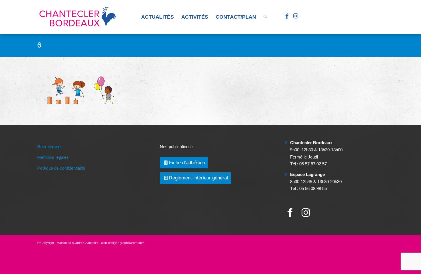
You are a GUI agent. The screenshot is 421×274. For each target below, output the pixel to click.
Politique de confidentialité (61, 168)
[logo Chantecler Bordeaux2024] (78, 17)
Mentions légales (53, 157)
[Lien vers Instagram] (295, 16)
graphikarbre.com (132, 242)
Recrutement (49, 146)
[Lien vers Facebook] (287, 16)
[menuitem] (157, 17)
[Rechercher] (265, 17)
